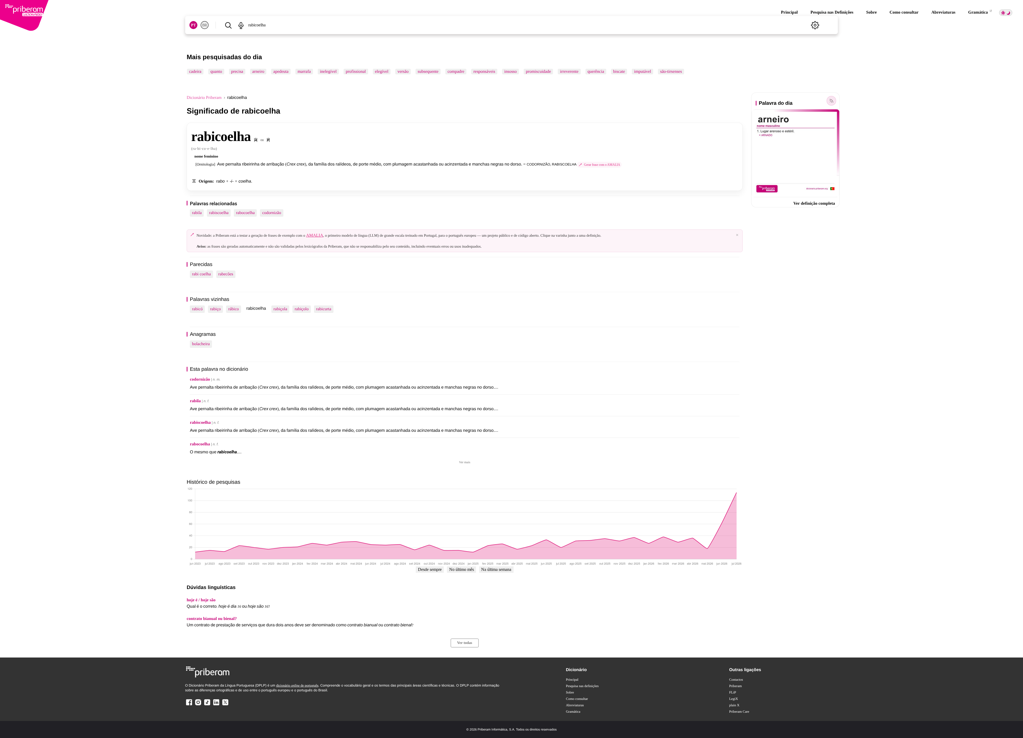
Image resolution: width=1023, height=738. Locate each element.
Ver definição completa (814, 203)
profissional (356, 71)
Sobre (871, 12)
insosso (510, 71)
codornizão (271, 213)
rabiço (215, 309)
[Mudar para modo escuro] (1005, 12)
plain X (734, 705)
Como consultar (904, 12)
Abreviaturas (943, 12)
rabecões (225, 274)
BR (204, 25)
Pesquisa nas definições (582, 686)
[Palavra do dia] (831, 101)
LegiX (733, 699)
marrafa (304, 71)
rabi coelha (201, 274)
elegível (381, 71)
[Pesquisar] (228, 25)
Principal (789, 12)
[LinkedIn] (216, 705)
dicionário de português (297, 685)
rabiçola (280, 309)
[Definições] (815, 25)
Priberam (735, 686)
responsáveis (484, 71)
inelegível (328, 71)
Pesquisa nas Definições (831, 12)
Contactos (736, 679)
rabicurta (323, 309)
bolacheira (201, 344)
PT (193, 25)
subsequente (428, 71)
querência (595, 71)
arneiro (258, 71)
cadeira (195, 71)
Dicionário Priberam (204, 97)
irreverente (569, 71)
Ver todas (464, 643)
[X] (225, 705)
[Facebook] (189, 705)
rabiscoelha (219, 213)
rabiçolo (301, 309)
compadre (456, 71)
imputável (642, 71)
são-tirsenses (671, 71)
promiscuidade (538, 71)
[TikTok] (207, 705)
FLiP (732, 692)
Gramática (978, 12)
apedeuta (281, 71)
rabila (197, 213)
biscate (619, 71)
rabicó (197, 309)
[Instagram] (198, 705)
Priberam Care (739, 711)
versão (403, 71)
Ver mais (464, 462)
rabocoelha (245, 213)
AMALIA (314, 235)
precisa (237, 71)
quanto (216, 71)
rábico (233, 309)
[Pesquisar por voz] (241, 25)
